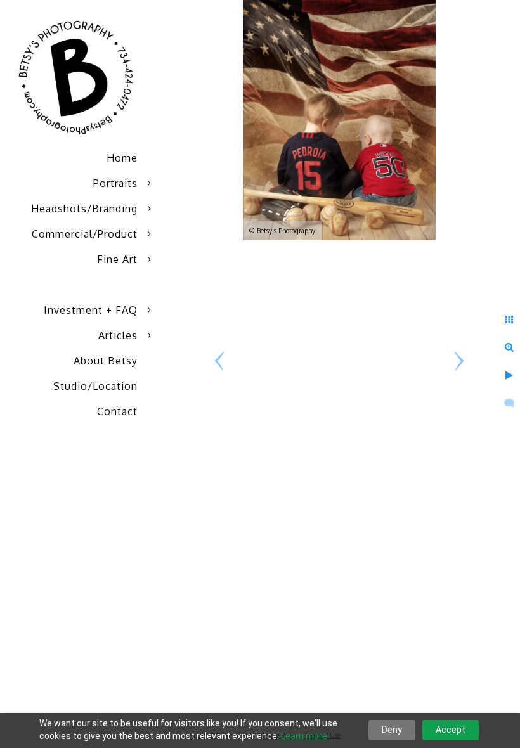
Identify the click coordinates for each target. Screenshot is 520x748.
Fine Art (117, 259)
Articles (118, 335)
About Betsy (106, 360)
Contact (117, 411)
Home (122, 158)
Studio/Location (95, 386)
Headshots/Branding (84, 208)
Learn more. (305, 736)
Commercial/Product (85, 234)
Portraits (115, 183)
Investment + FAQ (91, 310)
